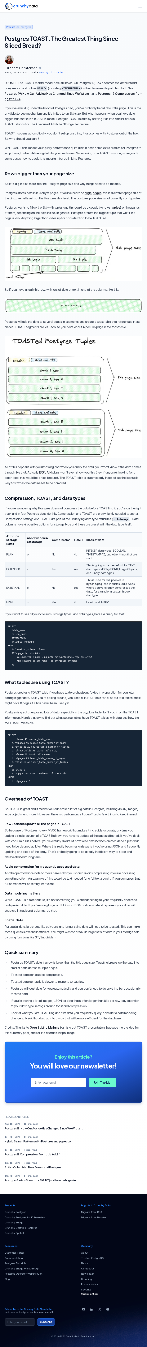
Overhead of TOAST (26, 798)
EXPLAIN (45, 472)
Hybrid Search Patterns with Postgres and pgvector (38, 1141)
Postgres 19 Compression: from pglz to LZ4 (32, 1154)
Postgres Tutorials (15, 1263)
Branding (86, 1279)
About (84, 1252)
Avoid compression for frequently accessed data (42, 867)
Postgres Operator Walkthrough (23, 1273)
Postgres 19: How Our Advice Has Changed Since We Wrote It (48, 94)
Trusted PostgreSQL (93, 1258)
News (84, 1263)
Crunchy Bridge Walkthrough (22, 1268)
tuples (116, 207)
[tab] (9, 59)
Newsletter (87, 1273)
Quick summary (21, 952)
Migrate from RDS (91, 1211)
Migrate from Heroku (93, 1217)
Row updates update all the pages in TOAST (37, 824)
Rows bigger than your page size (39, 173)
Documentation (14, 1258)
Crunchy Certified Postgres (21, 1227)
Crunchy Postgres (15, 1211)
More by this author (51, 72)
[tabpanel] (73, 70)
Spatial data (14, 920)
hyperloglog (94, 583)
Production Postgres (18, 27)
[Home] (21, 6)
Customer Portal (14, 1252)
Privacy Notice (89, 1284)
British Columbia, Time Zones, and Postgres (33, 1167)
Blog (7, 1279)
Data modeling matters (22, 893)
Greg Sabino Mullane (44, 1027)
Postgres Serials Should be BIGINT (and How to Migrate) (40, 1180)
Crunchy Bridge (14, 1222)
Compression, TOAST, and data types (45, 498)
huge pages (93, 193)
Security (86, 1289)
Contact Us (88, 1268)
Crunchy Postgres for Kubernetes (25, 1217)
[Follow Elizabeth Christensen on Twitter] (40, 68)
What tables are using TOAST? (37, 682)
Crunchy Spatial (14, 1232)
